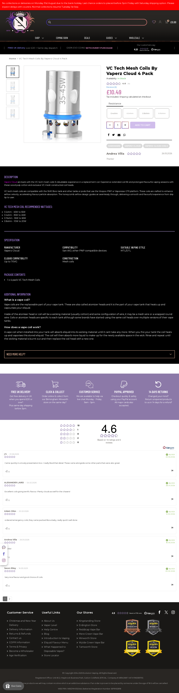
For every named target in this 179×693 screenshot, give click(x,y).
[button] (147, 49)
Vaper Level (50, 625)
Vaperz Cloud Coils (156, 146)
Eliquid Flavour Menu (56, 642)
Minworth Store (87, 638)
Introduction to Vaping (57, 638)
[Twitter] (166, 613)
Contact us (15, 638)
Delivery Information (20, 629)
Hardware (114, 146)
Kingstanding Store (89, 621)
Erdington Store (88, 625)
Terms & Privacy (18, 646)
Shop (37, 37)
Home (12, 58)
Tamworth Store (88, 647)
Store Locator (51, 655)
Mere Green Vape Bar (91, 634)
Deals (87, 37)
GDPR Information (19, 642)
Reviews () (111, 87)
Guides (109, 37)
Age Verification (18, 655)
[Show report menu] (172, 471)
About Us (49, 621)
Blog (46, 634)
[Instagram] (3, 561)
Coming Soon (62, 37)
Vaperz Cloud (133, 146)
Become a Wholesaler (21, 651)
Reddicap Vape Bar (89, 629)
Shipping (123, 97)
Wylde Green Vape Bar (92, 642)
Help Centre (51, 629)
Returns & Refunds (20, 633)
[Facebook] (3, 555)
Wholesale (134, 37)
